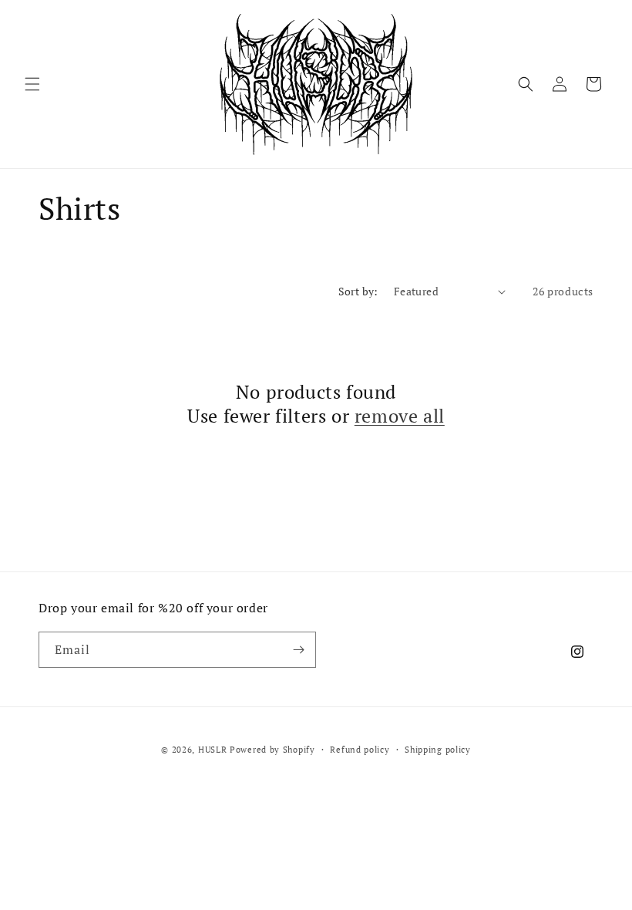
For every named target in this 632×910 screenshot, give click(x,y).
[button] (32, 84)
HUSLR (214, 749)
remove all (400, 416)
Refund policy (359, 749)
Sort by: (358, 291)
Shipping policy (438, 749)
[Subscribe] (298, 650)
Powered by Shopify (272, 749)
